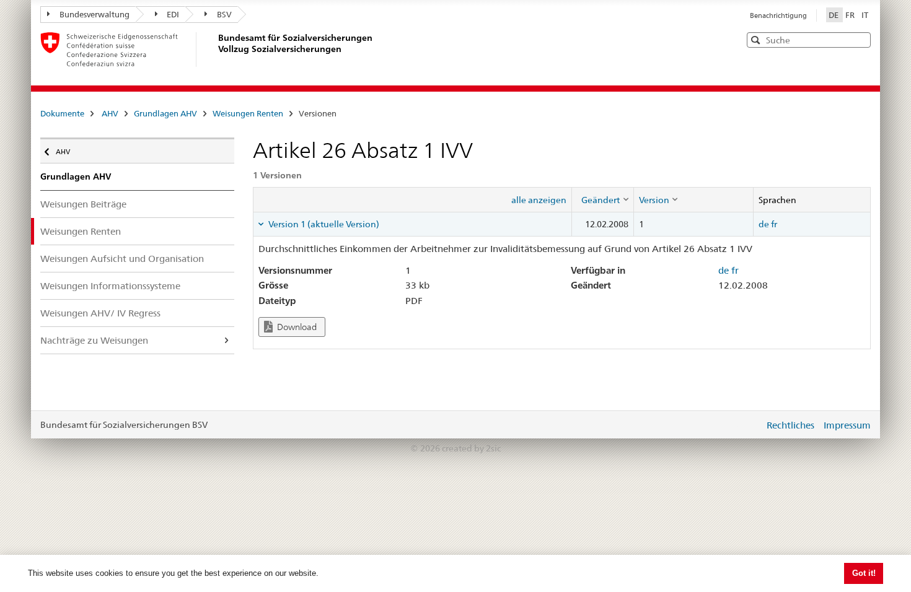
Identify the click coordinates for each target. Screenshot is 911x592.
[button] (860, 39)
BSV (224, 14)
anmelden (745, 425)
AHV (110, 113)
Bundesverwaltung (94, 14)
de (764, 224)
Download (296, 327)
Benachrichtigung (778, 15)
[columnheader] (602, 199)
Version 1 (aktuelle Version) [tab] (322, 224)
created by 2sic (471, 448)
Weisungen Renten (248, 113)
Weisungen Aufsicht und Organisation (122, 258)
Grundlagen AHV (165, 113)
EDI (173, 14)
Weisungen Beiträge (83, 204)
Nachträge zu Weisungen (94, 340)
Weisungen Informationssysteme (110, 286)
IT (864, 15)
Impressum (847, 425)
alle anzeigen (538, 200)
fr (774, 224)
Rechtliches (790, 425)
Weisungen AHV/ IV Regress (100, 313)
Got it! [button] (864, 573)
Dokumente (62, 113)
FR (850, 15)
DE (834, 15)
